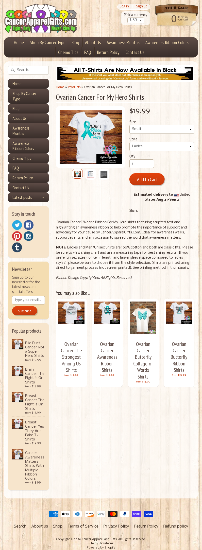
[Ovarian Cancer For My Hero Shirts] (77, 174)
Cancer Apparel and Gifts (99, 539)
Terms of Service (83, 526)
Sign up (142, 6)
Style (133, 139)
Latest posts (22, 197)
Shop (58, 526)
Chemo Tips (68, 52)
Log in (124, 6)
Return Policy (108, 52)
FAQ (87, 52)
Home (19, 42)
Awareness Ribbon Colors (166, 42)
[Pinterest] (17, 236)
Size (132, 122)
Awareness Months (123, 42)
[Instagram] (29, 236)
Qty (132, 156)
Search (20, 526)
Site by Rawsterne (101, 543)
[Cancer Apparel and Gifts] (41, 26)
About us (39, 526)
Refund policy (175, 526)
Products (74, 87)
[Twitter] (17, 225)
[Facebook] (29, 225)
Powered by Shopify (101, 547)
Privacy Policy (116, 526)
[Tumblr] (17, 247)
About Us (93, 42)
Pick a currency (135, 15)
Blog (75, 42)
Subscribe (24, 310)
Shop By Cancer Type (48, 42)
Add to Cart (147, 179)
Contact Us (134, 52)
